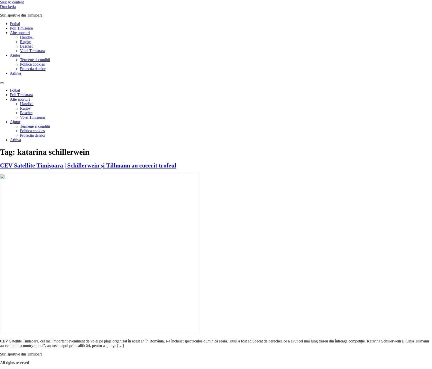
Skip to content (12, 2)
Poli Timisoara (21, 28)
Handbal (27, 37)
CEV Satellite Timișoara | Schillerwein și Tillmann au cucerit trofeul (88, 165)
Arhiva (15, 73)
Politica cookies (32, 64)
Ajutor (15, 55)
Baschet (26, 46)
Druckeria (8, 7)
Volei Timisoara (32, 51)
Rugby (25, 42)
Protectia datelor (33, 69)
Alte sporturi (20, 33)
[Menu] (2, 83)
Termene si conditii (35, 60)
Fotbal (15, 24)
